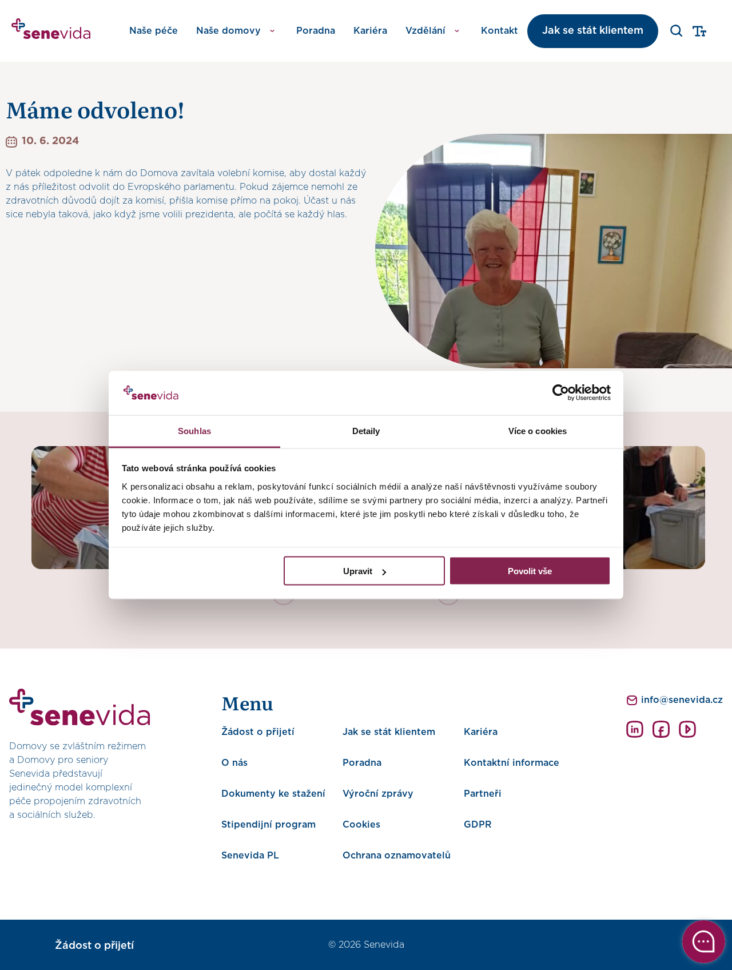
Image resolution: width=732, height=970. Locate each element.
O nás (234, 763)
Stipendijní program (268, 824)
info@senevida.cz (682, 700)
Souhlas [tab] (194, 430)
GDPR (478, 824)
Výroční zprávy (378, 793)
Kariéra (370, 30)
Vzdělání (425, 30)
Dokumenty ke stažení (273, 793)
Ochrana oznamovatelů (397, 855)
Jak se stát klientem (592, 31)
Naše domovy (228, 30)
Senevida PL (250, 855)
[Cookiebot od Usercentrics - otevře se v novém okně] (561, 392)
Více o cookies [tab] (537, 430)
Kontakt (499, 30)
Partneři (483, 793)
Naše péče (153, 30)
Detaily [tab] (366, 430)
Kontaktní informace (511, 763)
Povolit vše (530, 571)
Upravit (357, 571)
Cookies (361, 824)
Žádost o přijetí (258, 732)
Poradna (315, 30)
